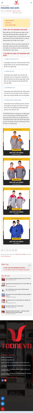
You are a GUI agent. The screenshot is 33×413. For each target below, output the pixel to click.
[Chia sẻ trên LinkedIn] (16, 250)
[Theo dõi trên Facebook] (2, 380)
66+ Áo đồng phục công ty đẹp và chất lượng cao (17, 289)
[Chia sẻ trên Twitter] (7, 250)
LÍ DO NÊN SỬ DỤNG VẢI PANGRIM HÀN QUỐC (17, 270)
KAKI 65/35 (8, 23)
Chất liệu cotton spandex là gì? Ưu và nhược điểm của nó (18, 284)
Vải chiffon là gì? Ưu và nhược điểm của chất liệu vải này (18, 301)
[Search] (31, 2)
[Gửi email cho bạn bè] (10, 250)
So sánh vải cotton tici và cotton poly (14, 306)
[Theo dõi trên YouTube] (5, 380)
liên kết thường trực (6, 256)
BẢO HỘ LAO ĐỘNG (5, 5)
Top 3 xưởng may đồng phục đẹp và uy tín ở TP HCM (18, 278)
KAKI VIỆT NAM (9, 20)
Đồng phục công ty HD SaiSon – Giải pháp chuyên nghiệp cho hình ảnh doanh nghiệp (17, 311)
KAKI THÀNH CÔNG (10, 25)
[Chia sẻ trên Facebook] (5, 250)
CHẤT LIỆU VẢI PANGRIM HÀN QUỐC (14, 268)
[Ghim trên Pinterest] (13, 250)
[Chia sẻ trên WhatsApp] (2, 250)
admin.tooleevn (17, 11)
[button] (2, 3)
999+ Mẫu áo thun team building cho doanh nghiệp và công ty (18, 295)
